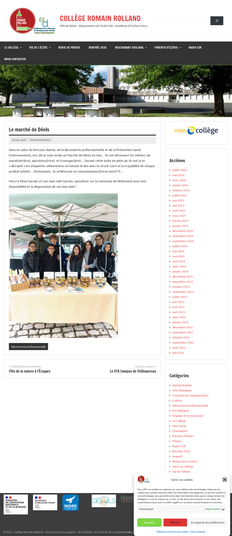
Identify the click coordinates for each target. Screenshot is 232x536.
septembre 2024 (183, 241)
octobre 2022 (181, 337)
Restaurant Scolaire (129, 47)
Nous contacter (198, 531)
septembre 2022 (183, 342)
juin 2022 (178, 352)
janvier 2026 (180, 185)
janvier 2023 (180, 322)
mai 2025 (178, 205)
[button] (225, 479)
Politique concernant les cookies (172, 531)
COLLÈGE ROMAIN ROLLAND (100, 18)
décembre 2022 (182, 327)
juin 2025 (178, 200)
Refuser (175, 522)
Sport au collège (182, 466)
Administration (182, 385)
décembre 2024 (182, 230)
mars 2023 (179, 317)
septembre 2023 (183, 291)
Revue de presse (69, 47)
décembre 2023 (182, 276)
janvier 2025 (180, 225)
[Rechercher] (216, 20)
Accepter (149, 522)
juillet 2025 (179, 195)
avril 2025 (178, 210)
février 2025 (180, 220)
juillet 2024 (179, 246)
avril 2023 (178, 312)
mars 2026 (179, 180)
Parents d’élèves (166, 47)
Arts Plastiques (182, 390)
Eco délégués (180, 410)
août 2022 (178, 347)
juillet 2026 (179, 170)
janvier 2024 (180, 271)
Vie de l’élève (38, 47)
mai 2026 (178, 175)
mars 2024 (179, 266)
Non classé (179, 425)
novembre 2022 (182, 332)
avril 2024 (178, 261)
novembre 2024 (182, 236)
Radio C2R (195, 47)
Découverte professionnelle (28, 346)
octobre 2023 (181, 286)
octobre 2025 (181, 190)
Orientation (179, 431)
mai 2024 (178, 256)
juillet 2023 (179, 296)
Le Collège (11, 47)
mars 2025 (179, 215)
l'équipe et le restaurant (187, 415)
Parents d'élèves (183, 436)
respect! (177, 456)
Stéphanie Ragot (40, 139)
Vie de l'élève (181, 471)
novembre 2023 (182, 281)
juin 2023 (178, 302)
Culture (177, 400)
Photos (176, 441)
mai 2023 (178, 307)
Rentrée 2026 (97, 47)
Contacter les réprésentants (190, 395)
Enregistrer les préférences (208, 522)
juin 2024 (178, 251)
